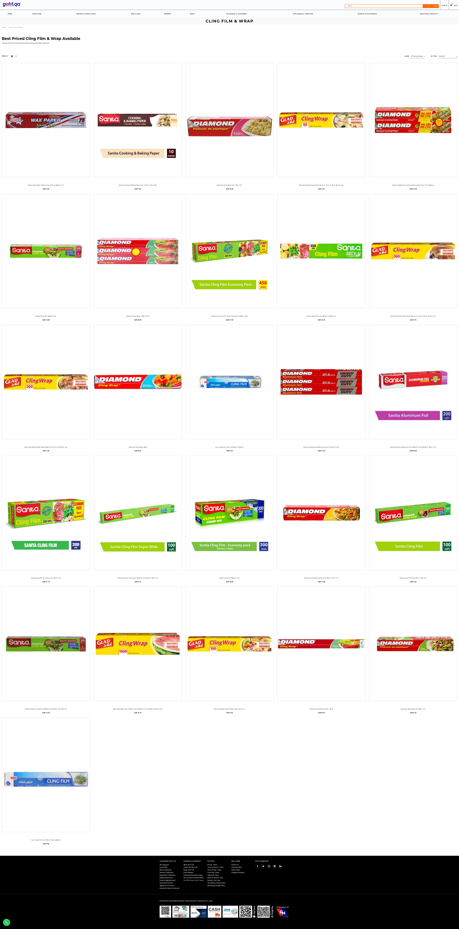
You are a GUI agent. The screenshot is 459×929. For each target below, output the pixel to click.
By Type (434, 56)
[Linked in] (280, 866)
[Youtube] (269, 866)
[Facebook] (257, 866)
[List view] (16, 56)
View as (5, 56)
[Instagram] (275, 866)
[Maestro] (247, 912)
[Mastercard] (199, 912)
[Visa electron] (230, 912)
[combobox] (392, 6)
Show (407, 56)
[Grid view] (12, 56)
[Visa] (180, 912)
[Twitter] (263, 866)
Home (4, 27)
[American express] (214, 912)
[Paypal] (165, 912)
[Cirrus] (282, 912)
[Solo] (265, 912)
